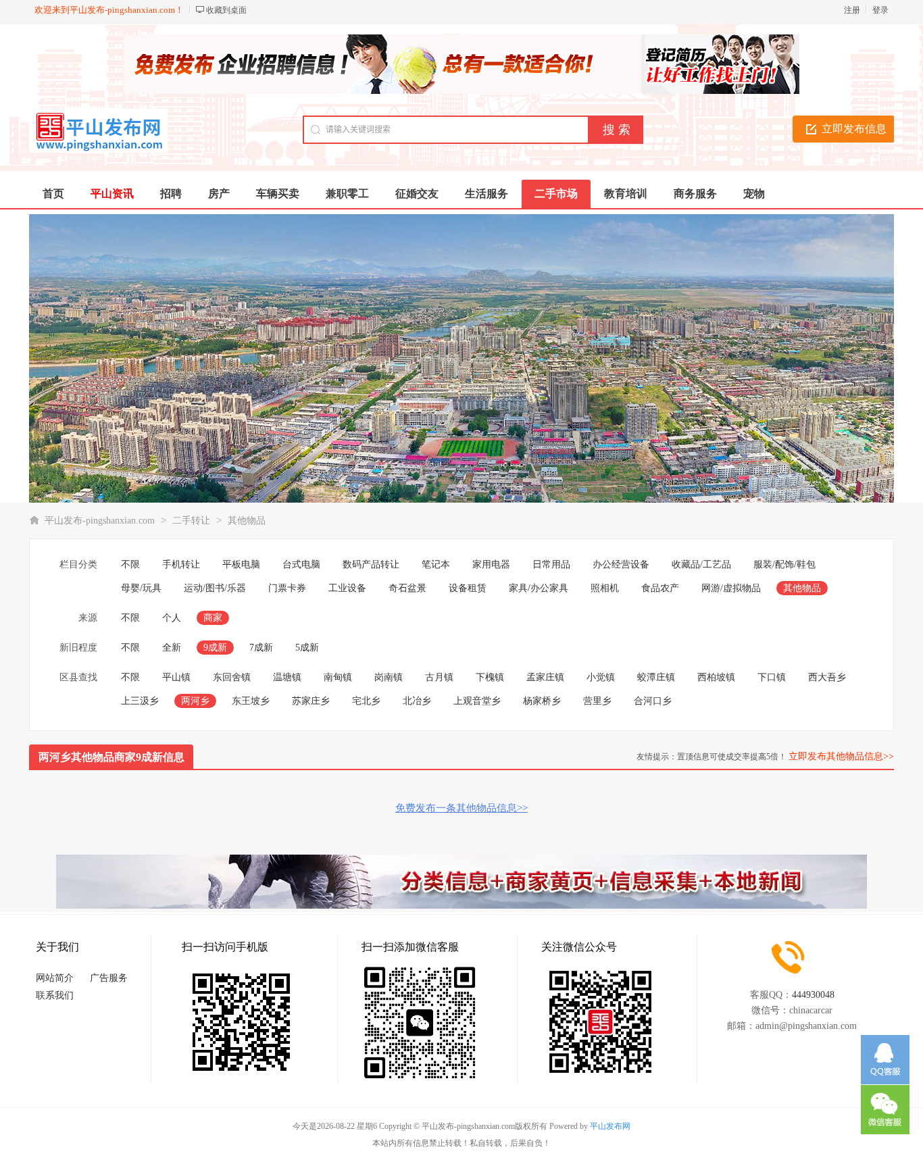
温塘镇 (287, 677)
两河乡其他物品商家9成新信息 (111, 757)
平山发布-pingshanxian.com (100, 520)
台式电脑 (301, 564)
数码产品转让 (371, 564)
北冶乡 (417, 701)
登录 (880, 10)
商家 (212, 618)
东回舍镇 (232, 677)
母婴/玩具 (141, 588)
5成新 (307, 647)
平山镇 (176, 677)
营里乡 (597, 701)
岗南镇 (388, 677)
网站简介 (55, 978)
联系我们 (55, 995)
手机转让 (181, 564)
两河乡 (195, 701)
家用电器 (491, 564)
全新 (171, 647)
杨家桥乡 (542, 701)
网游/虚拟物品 (731, 588)
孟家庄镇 (545, 677)
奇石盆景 (407, 588)
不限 (130, 564)
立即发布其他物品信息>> (841, 756)
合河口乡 (653, 701)
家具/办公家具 (538, 588)
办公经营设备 (621, 564)
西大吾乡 (827, 677)
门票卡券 (287, 588)
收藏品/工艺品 (701, 564)
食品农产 (660, 588)
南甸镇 (338, 677)
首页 (53, 193)
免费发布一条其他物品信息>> (461, 808)
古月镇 (439, 677)
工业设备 (347, 588)
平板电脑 (241, 564)
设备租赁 (468, 588)
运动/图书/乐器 (215, 588)
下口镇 (771, 677)
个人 (171, 618)
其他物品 (247, 520)
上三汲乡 (140, 701)
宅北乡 (366, 701)
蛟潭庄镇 (656, 677)
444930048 (813, 995)
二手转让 (191, 520)
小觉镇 (601, 677)
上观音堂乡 (477, 701)
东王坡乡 (251, 701)
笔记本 (436, 564)
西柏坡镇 (716, 677)
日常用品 (551, 564)
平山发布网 (610, 1126)
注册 (852, 10)
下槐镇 (490, 677)
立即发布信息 (854, 128)
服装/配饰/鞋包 (784, 564)
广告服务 (109, 978)
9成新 (215, 647)
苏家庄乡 (311, 701)
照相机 (605, 588)
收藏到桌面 (226, 10)
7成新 (261, 647)
